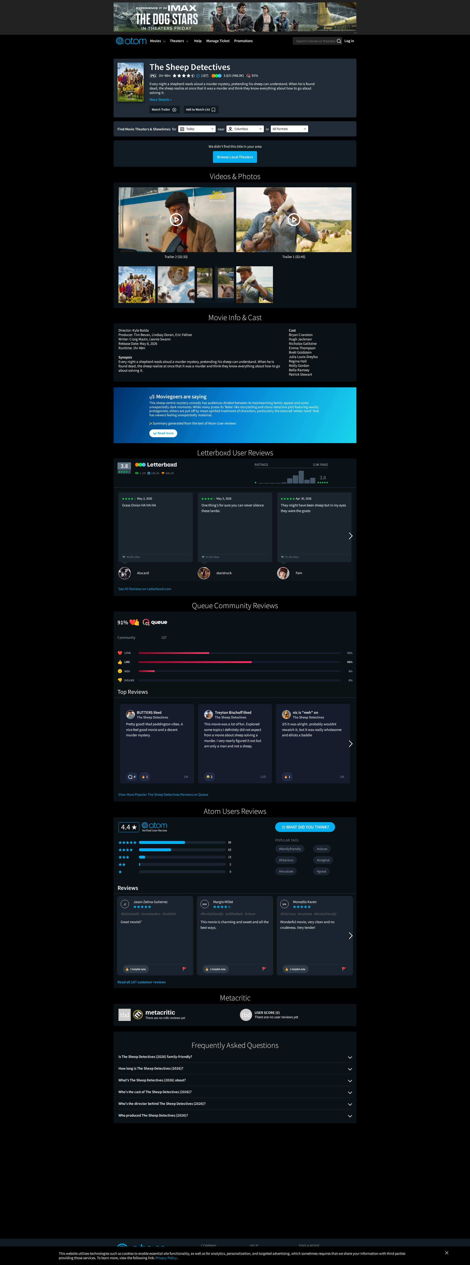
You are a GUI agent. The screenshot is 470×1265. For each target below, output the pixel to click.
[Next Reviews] (350, 536)
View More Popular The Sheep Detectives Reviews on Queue (163, 794)
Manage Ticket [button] (217, 40)
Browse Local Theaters (235, 157)
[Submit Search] (339, 41)
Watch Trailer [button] (161, 109)
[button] (197, 129)
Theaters (177, 40)
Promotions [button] (243, 40)
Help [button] (197, 40)
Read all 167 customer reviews (141, 982)
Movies (155, 40)
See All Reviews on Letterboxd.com (144, 588)
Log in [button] (349, 40)
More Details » (161, 99)
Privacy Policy (166, 1257)
